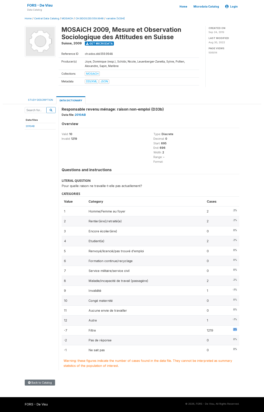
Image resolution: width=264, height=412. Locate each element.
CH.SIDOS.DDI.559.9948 (90, 18)
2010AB (30, 126)
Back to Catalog (41, 382)
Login (234, 6)
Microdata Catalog (206, 6)
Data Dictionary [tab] (71, 100)
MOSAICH (67, 18)
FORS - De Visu (40, 5)
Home (183, 6)
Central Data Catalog (46, 18)
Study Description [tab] (40, 99)
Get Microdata (101, 43)
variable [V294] (115, 18)
